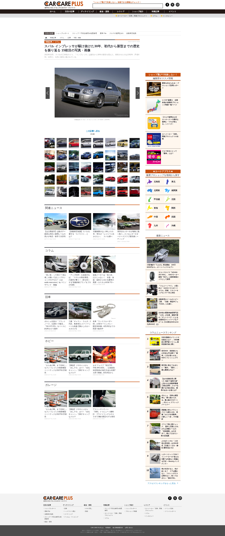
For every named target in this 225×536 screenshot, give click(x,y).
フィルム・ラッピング (71, 517)
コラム (154, 15)
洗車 (65, 508)
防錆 (86, 511)
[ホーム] (45, 38)
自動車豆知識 (131, 33)
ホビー (49, 341)
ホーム (52, 11)
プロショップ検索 (131, 511)
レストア (121, 11)
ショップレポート (62, 33)
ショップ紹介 (137, 11)
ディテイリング (87, 11)
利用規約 (108, 527)
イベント (172, 11)
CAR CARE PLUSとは (97, 527)
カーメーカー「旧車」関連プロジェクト (132, 15)
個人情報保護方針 (118, 527)
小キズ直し (88, 508)
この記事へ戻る (93, 132)
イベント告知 (169, 508)
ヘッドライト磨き (69, 511)
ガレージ (51, 385)
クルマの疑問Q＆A (116, 33)
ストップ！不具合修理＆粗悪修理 (84, 33)
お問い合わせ (129, 527)
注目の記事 (69, 11)
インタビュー (168, 15)
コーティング (68, 514)
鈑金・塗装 (104, 11)
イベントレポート (170, 511)
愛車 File (103, 33)
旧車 (48, 297)
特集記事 (155, 11)
